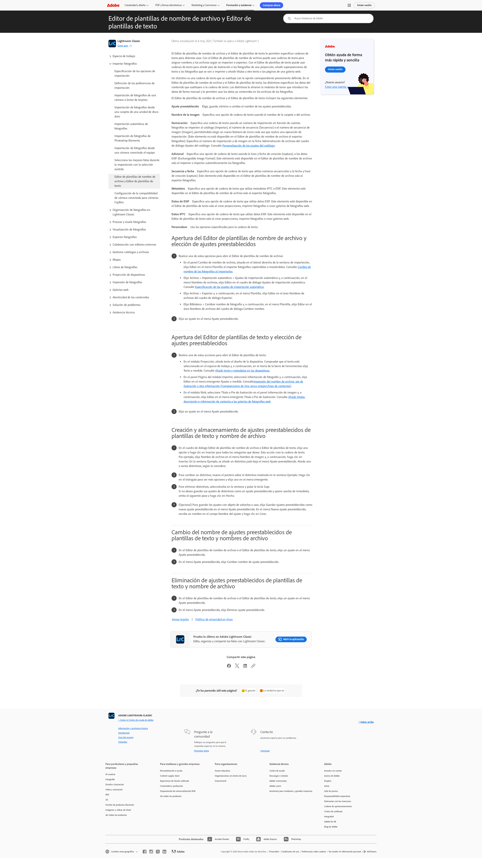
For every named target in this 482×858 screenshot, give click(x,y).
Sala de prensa (331, 791)
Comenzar (265, 750)
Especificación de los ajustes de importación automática (229, 287)
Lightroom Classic (128, 41)
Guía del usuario (125, 737)
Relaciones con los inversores (337, 801)
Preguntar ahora (201, 750)
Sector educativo (222, 770)
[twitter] (158, 851)
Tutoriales (122, 742)
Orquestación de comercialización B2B (177, 791)
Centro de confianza (333, 811)
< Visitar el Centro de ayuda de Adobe (135, 720)
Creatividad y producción (171, 786)
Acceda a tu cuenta (333, 770)
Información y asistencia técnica (133, 728)
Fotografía (110, 779)
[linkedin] (164, 851)
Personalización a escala (171, 770)
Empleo (327, 781)
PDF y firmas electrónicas (168, 5)
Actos (326, 786)
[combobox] (328, 18)
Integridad (329, 816)
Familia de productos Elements (119, 805)
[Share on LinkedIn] (245, 667)
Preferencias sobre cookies (314, 851)
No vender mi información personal (345, 851)
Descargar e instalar (278, 776)
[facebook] (144, 851)
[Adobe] (113, 5)
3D (106, 799)
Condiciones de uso (290, 851)
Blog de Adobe (331, 826)
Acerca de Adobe (332, 776)
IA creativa (110, 774)
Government (220, 781)
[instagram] (151, 851)
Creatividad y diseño (135, 5)
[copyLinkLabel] (253, 667)
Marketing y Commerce (204, 5)
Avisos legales (180, 619)
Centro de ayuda (277, 770)
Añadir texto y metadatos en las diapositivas (242, 370)
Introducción (124, 733)
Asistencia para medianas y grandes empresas (290, 791)
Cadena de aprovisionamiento (338, 806)
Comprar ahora (271, 5)
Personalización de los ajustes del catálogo (248, 145)
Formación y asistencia (239, 5)
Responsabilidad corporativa (337, 796)
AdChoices (372, 851)
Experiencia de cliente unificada (174, 781)
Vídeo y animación (114, 789)
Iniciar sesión (364, 5)
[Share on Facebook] (229, 667)
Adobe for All (330, 821)
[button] (349, 5)
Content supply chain (169, 776)
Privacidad (274, 851)
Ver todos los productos (116, 815)
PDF (107, 794)
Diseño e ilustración (114, 784)
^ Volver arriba (366, 722)
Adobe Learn (275, 786)
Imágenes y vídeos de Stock (118, 810)
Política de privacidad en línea (214, 619)
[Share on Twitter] (237, 667)
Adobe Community (278, 781)
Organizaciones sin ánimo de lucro (230, 776)
